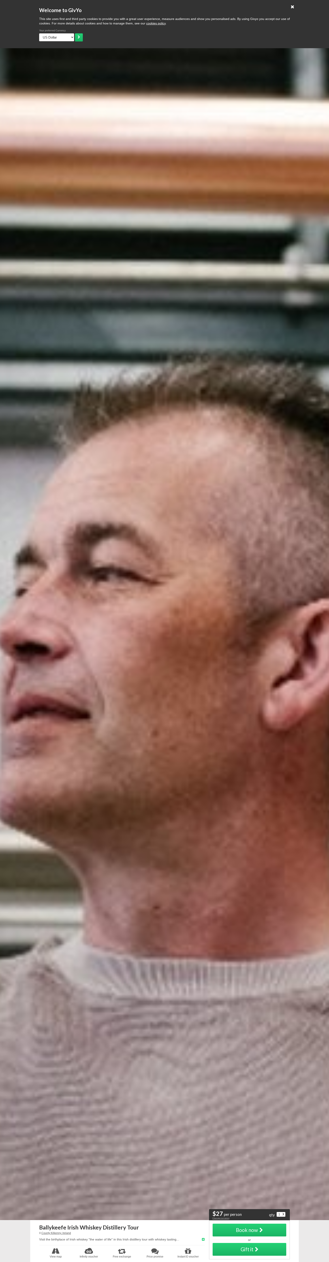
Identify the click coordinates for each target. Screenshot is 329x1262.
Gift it (247, 1249)
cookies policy (156, 23)
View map (56, 1256)
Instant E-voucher (188, 1256)
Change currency (220, 1218)
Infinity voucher (89, 1256)
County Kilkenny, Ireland (56, 1233)
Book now (247, 1230)
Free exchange (122, 1256)
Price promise (155, 1256)
